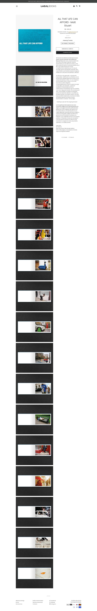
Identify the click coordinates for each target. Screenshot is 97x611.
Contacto (35, 604)
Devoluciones (19, 604)
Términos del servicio (38, 602)
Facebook (53, 600)
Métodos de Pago (20, 600)
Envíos (17, 602)
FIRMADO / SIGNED (68, 40)
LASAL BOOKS (78, 600)
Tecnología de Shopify (76, 602)
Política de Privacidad (38, 600)
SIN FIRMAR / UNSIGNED (68, 43)
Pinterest (53, 602)
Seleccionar (68, 37)
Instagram (53, 604)
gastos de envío (72, 31)
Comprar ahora (67, 52)
